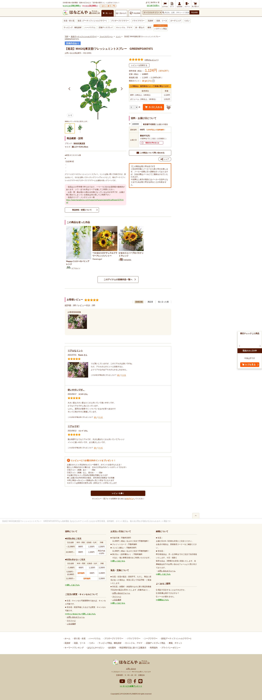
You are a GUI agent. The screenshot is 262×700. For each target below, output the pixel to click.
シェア (166, 159)
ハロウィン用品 (160, 29)
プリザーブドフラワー (120, 21)
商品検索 (194, 12)
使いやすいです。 (76, 390)
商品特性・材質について (82, 210)
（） (151, 60)
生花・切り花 (69, 21)
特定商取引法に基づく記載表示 (132, 648)
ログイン (129, 499)
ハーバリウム (90, 27)
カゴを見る (250, 365)
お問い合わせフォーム (76, 617)
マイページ (71, 621)
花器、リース (161, 21)
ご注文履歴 (71, 624)
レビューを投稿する (139, 65)
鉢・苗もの (139, 27)
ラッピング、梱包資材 (72, 27)
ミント (118, 37)
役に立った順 (163, 302)
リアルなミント (75, 350)
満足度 (150, 302)
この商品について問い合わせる (152, 153)
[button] (69, 89)
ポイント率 (108, 6)
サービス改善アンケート (132, 686)
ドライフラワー (138, 21)
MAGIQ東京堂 (79, 143)
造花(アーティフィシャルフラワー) (83, 37)
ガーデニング (175, 21)
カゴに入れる (155, 107)
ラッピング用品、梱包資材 (109, 643)
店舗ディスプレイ (106, 27)
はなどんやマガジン (96, 648)
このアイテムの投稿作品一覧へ (118, 279)
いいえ (123, 375)
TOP (66, 37)
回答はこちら (163, 600)
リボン (187, 21)
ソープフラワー (150, 638)
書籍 (149, 27)
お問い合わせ (131, 669)
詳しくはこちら (73, 585)
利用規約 (153, 648)
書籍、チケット (175, 643)
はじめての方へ (153, 6)
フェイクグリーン (106, 37)
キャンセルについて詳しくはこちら (81, 614)
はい (118, 375)
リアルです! (73, 426)
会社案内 (112, 648)
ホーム (67, 638)
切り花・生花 (79, 638)
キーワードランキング (74, 648)
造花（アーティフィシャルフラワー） (93, 21)
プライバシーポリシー (170, 648)
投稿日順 (139, 302)
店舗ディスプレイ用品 (155, 643)
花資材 (150, 21)
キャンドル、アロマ (124, 27)
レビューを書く (118, 493)
